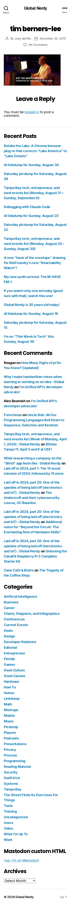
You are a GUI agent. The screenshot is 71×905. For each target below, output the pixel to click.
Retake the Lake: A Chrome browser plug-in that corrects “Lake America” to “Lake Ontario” (35, 151)
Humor (9, 693)
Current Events (16, 625)
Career (9, 608)
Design (9, 636)
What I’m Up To (16, 834)
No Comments (38, 44)
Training (10, 811)
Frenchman (13, 415)
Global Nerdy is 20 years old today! (32, 305)
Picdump (11, 727)
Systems (11, 784)
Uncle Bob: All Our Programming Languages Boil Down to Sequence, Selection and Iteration (34, 420)
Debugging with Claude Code (27, 207)
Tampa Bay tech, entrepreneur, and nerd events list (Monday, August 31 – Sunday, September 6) (34, 193)
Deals (8, 630)
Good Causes (14, 676)
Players (10, 733)
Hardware (11, 682)
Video (8, 828)
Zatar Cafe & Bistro (19, 570)
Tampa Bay (12, 789)
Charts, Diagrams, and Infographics (32, 613)
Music (9, 721)
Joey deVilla (23, 38)
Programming (14, 761)
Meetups (11, 710)
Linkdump (12, 699)
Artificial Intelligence (20, 596)
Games (9, 665)
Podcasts (11, 738)
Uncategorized (16, 817)
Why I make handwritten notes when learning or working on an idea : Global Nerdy (34, 382)
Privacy (10, 750)
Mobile (9, 716)
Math (8, 704)
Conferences (14, 619)
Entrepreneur (14, 653)
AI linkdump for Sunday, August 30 (31, 165)
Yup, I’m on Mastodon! (21, 860)
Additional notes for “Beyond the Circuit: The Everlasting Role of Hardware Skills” (33, 527)
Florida (9, 659)
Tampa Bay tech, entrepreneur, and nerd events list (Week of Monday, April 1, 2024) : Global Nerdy (35, 439)
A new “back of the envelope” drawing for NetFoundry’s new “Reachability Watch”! (34, 263)
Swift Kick (12, 778)
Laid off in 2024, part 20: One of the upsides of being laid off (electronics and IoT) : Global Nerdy (33, 487)
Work (8, 840)
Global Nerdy (35, 8)
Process (10, 755)
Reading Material (17, 767)
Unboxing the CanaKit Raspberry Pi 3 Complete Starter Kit (35, 556)
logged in (32, 112)
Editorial (10, 648)
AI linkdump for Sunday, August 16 (31, 314)
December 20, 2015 (53, 38)
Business (11, 602)
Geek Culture (14, 670)
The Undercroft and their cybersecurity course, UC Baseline (32, 498)
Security (11, 772)
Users (8, 823)
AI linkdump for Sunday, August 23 (31, 216)
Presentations (15, 744)
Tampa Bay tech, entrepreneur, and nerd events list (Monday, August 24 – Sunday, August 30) (34, 244)
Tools (8, 806)
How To (10, 687)
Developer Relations (20, 642)
